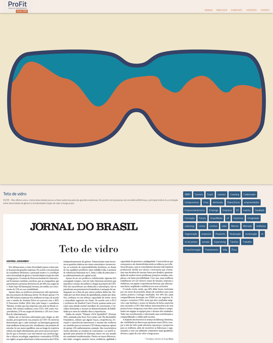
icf (228, 218)
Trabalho (247, 242)
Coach (210, 194)
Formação (190, 218)
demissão (218, 202)
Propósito (220, 234)
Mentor (235, 226)
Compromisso (192, 202)
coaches (222, 194)
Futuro (202, 218)
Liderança (189, 226)
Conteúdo (251, 10)
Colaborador (249, 194)
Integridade (253, 218)
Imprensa (238, 218)
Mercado (247, 226)
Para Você (221, 10)
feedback (259, 210)
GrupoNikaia (216, 218)
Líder (224, 226)
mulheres (261, 226)
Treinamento (211, 250)
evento (247, 210)
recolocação (251, 234)
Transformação (192, 250)
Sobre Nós (236, 10)
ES (237, 210)
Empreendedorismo (195, 210)
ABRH (187, 194)
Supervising (220, 242)
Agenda (208, 10)
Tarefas (234, 242)
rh (262, 234)
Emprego (213, 210)
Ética (234, 250)
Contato (265, 10)
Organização (191, 234)
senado (205, 242)
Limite (202, 226)
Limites (213, 226)
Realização (235, 234)
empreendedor (251, 202)
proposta (206, 234)
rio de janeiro (191, 242)
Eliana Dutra (233, 202)
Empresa (227, 210)
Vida (225, 250)
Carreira (199, 194)
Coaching (234, 194)
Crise (205, 202)
